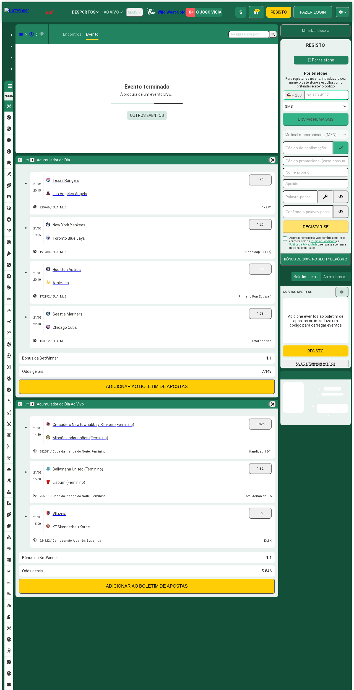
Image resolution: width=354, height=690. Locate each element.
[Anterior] (20, 160)
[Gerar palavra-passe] (325, 196)
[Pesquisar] (273, 34)
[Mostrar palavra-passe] (340, 196)
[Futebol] (31, 34)
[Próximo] (32, 160)
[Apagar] (272, 160)
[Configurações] (341, 292)
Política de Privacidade (303, 244)
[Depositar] (240, 12)
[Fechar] (346, 379)
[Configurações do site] (343, 12)
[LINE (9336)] (21, 34)
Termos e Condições (323, 241)
